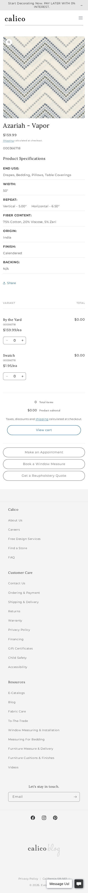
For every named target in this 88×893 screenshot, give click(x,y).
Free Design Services (24, 539)
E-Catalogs (16, 693)
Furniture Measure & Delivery (30, 748)
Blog (12, 702)
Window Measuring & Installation (34, 730)
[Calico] (15, 18)
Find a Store (17, 548)
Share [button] (11, 283)
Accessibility (17, 667)
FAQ (11, 557)
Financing (16, 639)
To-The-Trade (18, 721)
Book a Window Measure (44, 464)
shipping (42, 419)
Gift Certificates (20, 648)
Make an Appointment (44, 452)
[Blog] (44, 849)
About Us (15, 520)
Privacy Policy (19, 630)
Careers (14, 529)
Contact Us (16, 583)
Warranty (15, 620)
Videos (13, 767)
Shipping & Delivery (23, 602)
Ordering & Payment (24, 593)
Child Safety (17, 658)
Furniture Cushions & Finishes (31, 758)
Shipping (8, 140)
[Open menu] (80, 17)
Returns (14, 611)
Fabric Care (17, 711)
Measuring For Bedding (26, 739)
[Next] (75, 797)
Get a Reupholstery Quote (44, 476)
